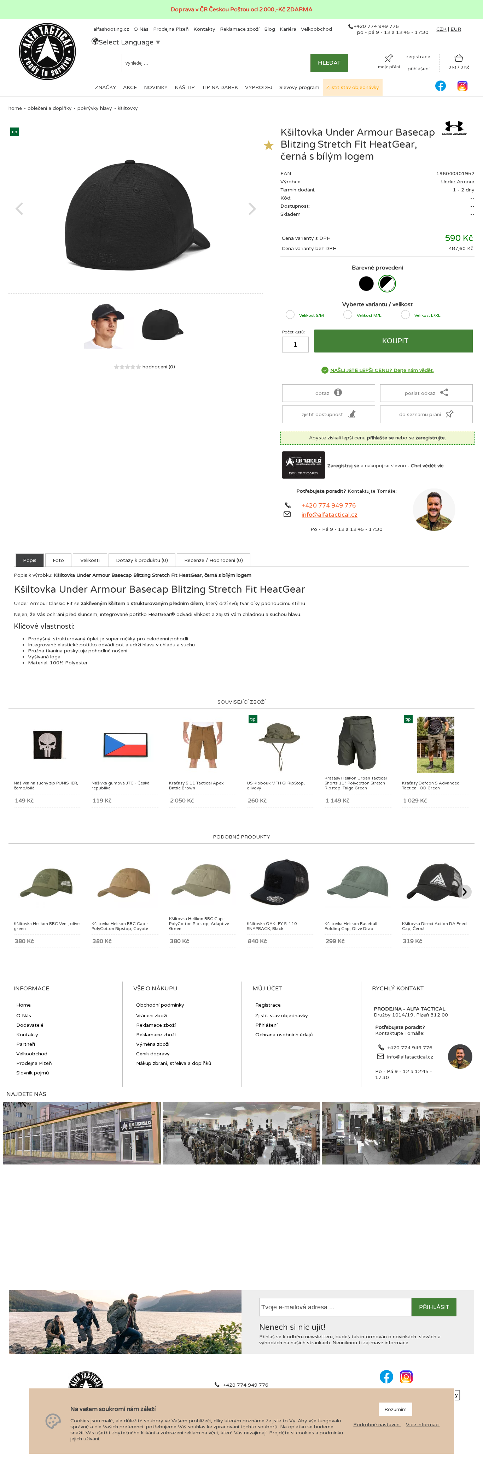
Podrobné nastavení (377, 1425)
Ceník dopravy (153, 1054)
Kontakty (204, 29)
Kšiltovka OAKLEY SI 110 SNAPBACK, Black (272, 926)
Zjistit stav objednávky (352, 87)
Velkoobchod (316, 29)
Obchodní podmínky (160, 1005)
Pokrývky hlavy (94, 108)
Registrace (268, 1005)
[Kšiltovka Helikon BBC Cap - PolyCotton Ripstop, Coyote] (125, 906)
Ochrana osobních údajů (284, 1035)
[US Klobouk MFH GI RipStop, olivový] (280, 772)
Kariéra (288, 29)
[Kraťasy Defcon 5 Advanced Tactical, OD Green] (435, 772)
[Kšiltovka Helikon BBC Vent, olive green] (47, 906)
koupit (395, 341)
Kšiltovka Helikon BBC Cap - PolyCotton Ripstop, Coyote (120, 926)
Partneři (25, 1044)
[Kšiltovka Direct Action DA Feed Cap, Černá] (435, 906)
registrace (418, 57)
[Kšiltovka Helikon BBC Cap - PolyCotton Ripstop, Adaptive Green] (202, 904)
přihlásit (434, 1307)
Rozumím (395, 1409)
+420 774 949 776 (329, 505)
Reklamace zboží (240, 29)
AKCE (130, 87)
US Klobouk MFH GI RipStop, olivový (276, 785)
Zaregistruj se (343, 466)
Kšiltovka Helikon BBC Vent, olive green (47, 926)
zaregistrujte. (430, 438)
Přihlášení (266, 1025)
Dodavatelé (29, 1025)
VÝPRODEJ (258, 87)
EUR (455, 29)
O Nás (141, 29)
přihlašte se (380, 438)
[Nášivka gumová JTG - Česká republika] (125, 772)
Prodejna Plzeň (171, 29)
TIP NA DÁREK (220, 87)
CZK (441, 29)
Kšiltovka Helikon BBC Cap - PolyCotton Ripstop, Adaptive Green (199, 923)
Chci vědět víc (427, 466)
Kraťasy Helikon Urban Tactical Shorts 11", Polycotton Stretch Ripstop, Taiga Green (356, 783)
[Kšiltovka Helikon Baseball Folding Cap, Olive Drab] (358, 906)
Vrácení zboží (151, 1016)
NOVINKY (156, 87)
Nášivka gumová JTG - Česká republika (121, 785)
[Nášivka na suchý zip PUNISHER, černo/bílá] (47, 764)
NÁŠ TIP (185, 87)
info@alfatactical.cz (329, 514)
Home (15, 108)
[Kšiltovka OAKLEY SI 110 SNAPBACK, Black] (280, 906)
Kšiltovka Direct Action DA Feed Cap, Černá (434, 926)
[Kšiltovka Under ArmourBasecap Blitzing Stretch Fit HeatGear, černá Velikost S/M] (366, 283)
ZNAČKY (105, 87)
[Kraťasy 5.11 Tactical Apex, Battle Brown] (202, 772)
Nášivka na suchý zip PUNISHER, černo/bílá (46, 785)
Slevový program (299, 87)
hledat (329, 62)
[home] (47, 79)
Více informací (423, 1425)
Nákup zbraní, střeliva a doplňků (173, 1063)
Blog (269, 29)
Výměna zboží (152, 1044)
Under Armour (458, 182)
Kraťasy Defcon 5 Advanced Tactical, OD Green (431, 785)
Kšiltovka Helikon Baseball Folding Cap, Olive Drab (351, 926)
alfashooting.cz (111, 29)
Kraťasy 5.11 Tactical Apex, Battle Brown (197, 785)
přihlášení (419, 69)
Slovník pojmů (32, 1073)
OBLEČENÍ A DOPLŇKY (50, 108)
